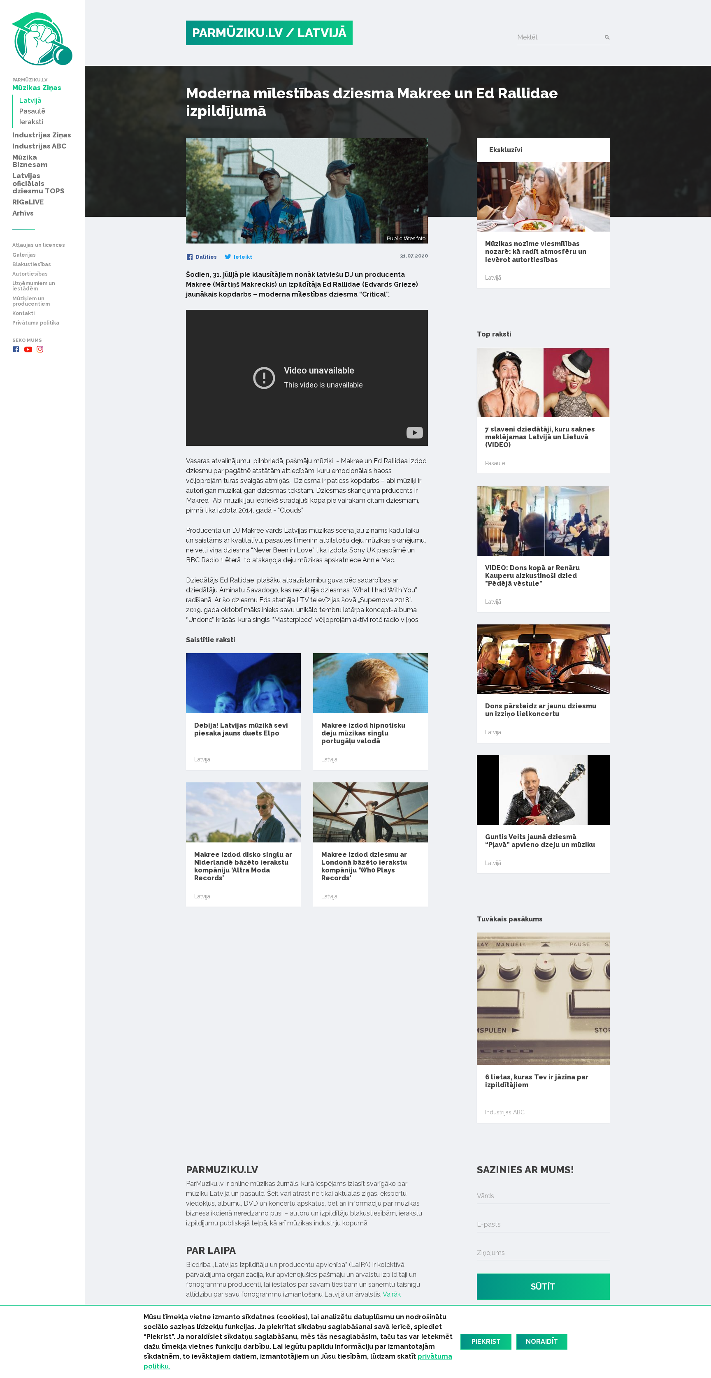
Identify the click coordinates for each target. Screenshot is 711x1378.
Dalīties (206, 257)
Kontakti (23, 313)
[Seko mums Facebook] (16, 349)
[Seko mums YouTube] (28, 349)
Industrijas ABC (505, 1112)
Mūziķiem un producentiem (31, 301)
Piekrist (486, 1342)
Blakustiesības (31, 264)
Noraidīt (542, 1342)
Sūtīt (543, 1287)
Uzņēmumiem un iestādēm (33, 286)
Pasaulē (495, 463)
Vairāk (392, 1294)
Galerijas (24, 255)
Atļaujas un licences (38, 245)
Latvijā (202, 759)
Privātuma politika (35, 323)
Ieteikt (242, 257)
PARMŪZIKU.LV (237, 33)
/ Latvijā (316, 33)
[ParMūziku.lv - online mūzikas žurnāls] (42, 38)
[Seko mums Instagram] (40, 349)
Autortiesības (30, 274)
